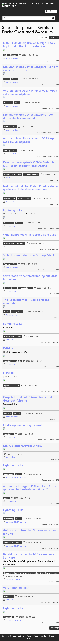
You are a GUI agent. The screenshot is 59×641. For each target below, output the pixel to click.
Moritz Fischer (11, 178)
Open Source (9, 244)
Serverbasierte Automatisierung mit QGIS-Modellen (31, 277)
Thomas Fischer (12, 59)
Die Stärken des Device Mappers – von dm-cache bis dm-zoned (28, 116)
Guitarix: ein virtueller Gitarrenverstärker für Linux (30, 532)
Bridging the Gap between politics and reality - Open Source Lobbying (30, 573)
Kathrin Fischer (12, 417)
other (6, 498)
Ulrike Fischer (11, 502)
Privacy (52, 636)
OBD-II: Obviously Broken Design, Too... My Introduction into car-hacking (29, 45)
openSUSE (8, 361)
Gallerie (19, 223)
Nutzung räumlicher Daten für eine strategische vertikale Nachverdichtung (31, 188)
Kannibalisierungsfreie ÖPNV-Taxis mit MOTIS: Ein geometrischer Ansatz (28, 164)
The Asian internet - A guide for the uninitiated (26, 301)
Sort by (43, 37)
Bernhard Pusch (12, 315)
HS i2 (17, 103)
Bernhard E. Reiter (13, 579)
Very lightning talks (16, 588)
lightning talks (12, 210)
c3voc (29, 638)
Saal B (6, 312)
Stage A (13, 55)
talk (5, 55)
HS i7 (14, 79)
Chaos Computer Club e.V (14, 636)
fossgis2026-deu (25, 288)
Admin (6, 79)
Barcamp (7, 414)
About (29, 636)
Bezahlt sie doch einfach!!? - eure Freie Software (28, 556)
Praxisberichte (9, 198)
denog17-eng (17, 312)
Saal (19, 337)
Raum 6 (17, 414)
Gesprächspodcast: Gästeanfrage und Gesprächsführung (27, 399)
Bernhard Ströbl (12, 291)
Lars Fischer (10, 457)
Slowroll (8, 373)
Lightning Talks (13, 465)
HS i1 (18, 519)
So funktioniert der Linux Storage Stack (28, 255)
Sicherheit (8, 103)
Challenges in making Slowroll (23, 425)
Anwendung (8, 543)
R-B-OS (8, 348)
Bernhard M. (11, 226)
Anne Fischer (11, 202)
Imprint (43, 636)
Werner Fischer (12, 82)
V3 (14, 127)
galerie (18, 361)
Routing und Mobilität (12, 175)
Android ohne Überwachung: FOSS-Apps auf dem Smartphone (30, 92)
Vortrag (7, 127)
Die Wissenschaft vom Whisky (22, 446)
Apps (36, 636)
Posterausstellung (31, 175)
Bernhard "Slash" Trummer (16, 478)
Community (8, 223)
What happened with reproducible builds (30, 235)
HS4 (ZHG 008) (24, 198)
